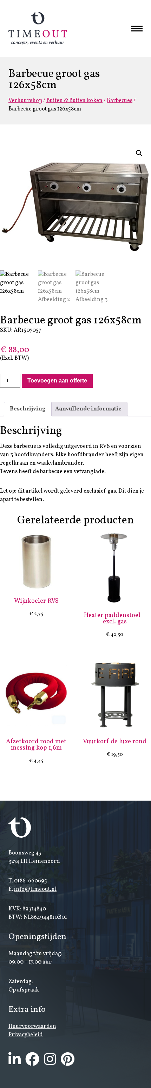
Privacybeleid (25, 1035)
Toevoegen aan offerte (57, 381)
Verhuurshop (25, 101)
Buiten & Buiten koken (74, 101)
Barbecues (119, 101)
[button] (139, 153)
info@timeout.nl (35, 889)
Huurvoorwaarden (32, 1026)
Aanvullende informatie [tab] (88, 409)
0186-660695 (30, 881)
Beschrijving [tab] (28, 409)
